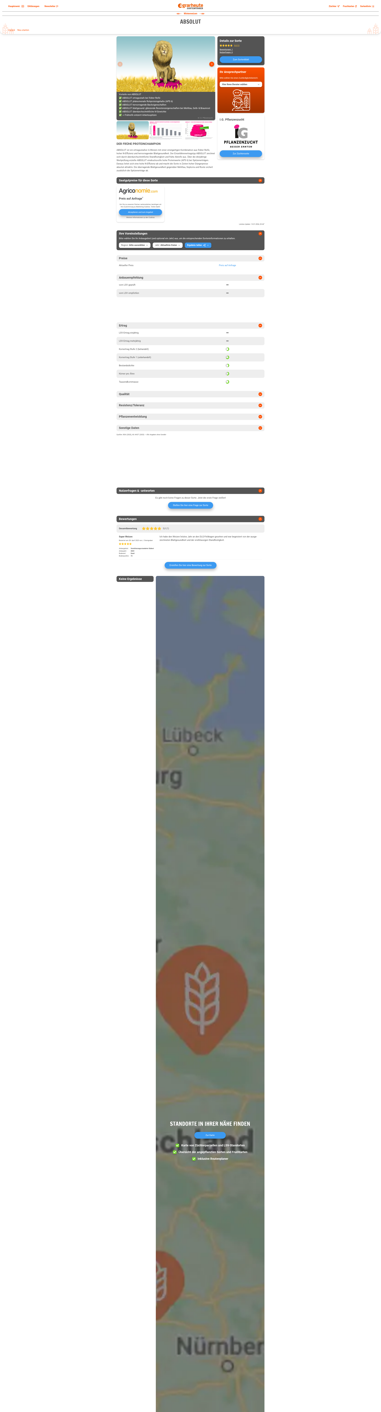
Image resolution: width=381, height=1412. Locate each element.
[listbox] (15, 6)
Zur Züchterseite (241, 153)
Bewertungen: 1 (226, 49)
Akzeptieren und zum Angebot (140, 212)
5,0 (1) (236, 45)
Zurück (11, 30)
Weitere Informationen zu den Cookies (140, 217)
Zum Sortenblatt (241, 59)
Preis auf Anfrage (227, 265)
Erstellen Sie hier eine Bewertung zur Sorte (191, 565)
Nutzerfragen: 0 (226, 52)
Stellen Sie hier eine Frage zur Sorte (190, 505)
